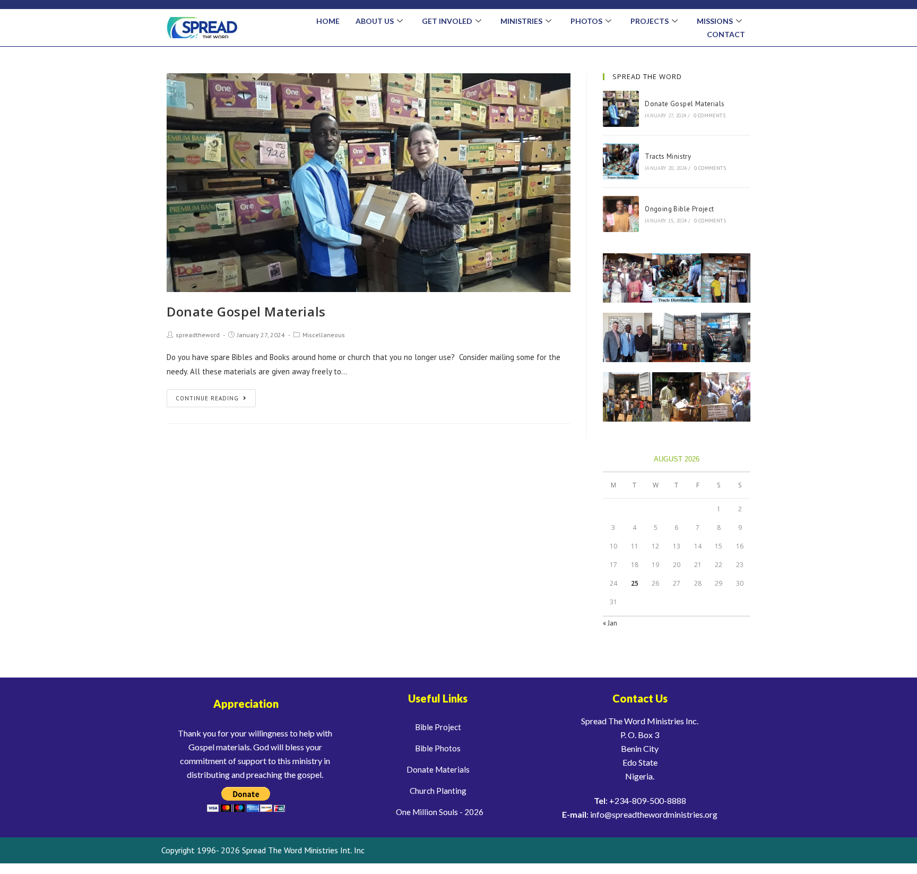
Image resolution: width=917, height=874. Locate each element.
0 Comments (709, 115)
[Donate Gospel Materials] (621, 109)
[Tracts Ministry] (621, 161)
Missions (715, 20)
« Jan (610, 623)
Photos (586, 20)
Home (328, 20)
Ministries (521, 20)
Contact (726, 34)
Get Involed (447, 20)
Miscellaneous (323, 335)
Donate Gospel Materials (246, 311)
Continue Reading (207, 398)
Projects (649, 20)
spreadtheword (198, 335)
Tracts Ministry (668, 156)
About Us (375, 20)
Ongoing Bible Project (679, 208)
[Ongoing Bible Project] (621, 214)
